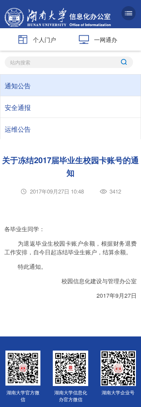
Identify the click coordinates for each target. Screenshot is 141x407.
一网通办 (105, 39)
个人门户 (44, 39)
